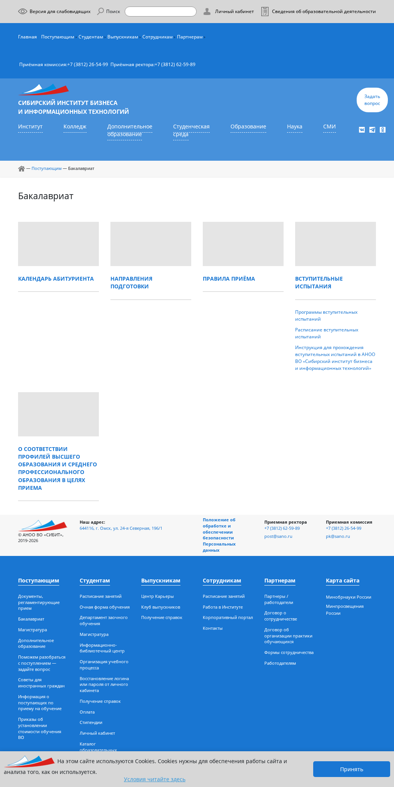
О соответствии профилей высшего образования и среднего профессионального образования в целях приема (57, 468)
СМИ (329, 126)
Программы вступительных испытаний (326, 315)
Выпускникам (122, 36)
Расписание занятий (101, 596)
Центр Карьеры (157, 596)
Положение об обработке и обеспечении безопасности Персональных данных (219, 535)
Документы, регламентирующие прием (39, 602)
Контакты (213, 628)
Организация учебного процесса (104, 665)
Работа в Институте (223, 607)
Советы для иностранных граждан (41, 683)
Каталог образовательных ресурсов (98, 750)
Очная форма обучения (105, 607)
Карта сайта (342, 580)
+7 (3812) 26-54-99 (87, 64)
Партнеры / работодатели (278, 599)
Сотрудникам (157, 36)
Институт (30, 126)
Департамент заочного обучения (104, 620)
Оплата (87, 712)
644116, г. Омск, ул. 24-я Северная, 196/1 (121, 528)
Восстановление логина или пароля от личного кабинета (104, 685)
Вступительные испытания (319, 282)
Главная (27, 36)
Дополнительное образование (129, 130)
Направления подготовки (131, 282)
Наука (294, 126)
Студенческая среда (191, 130)
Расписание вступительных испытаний (326, 333)
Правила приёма (229, 278)
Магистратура (32, 629)
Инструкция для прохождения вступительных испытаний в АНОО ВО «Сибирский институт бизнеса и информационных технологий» (335, 357)
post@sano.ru (278, 536)
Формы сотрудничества (289, 652)
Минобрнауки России (348, 597)
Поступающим (57, 36)
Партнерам (190, 36)
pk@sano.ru (338, 536)
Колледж (75, 126)
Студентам (90, 36)
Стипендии (91, 722)
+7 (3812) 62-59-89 (175, 64)
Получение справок (100, 701)
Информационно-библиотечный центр (102, 648)
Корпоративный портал (228, 617)
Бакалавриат (31, 619)
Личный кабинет (97, 733)
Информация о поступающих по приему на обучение (40, 703)
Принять (351, 769)
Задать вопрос (372, 99)
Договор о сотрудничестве (280, 616)
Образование (248, 126)
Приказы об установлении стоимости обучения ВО (39, 728)
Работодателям (280, 663)
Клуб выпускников (160, 607)
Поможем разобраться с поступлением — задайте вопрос (41, 663)
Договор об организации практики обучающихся (288, 636)
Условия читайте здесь (154, 779)
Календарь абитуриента (56, 278)
